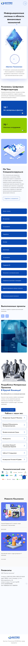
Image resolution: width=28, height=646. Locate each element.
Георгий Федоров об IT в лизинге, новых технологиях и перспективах (11, 524)
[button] (2, 316)
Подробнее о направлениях (11, 198)
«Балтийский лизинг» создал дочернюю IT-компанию (11, 554)
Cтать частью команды (8, 410)
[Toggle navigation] (25, 3)
